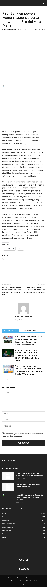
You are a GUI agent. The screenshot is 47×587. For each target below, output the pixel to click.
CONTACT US (27, 580)
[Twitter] (10, 35)
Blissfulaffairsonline (10, 29)
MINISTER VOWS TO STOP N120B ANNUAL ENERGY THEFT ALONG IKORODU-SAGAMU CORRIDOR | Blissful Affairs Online (29, 355)
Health (41, 578)
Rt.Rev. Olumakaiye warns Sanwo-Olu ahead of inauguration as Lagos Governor (29, 497)
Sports (35, 578)
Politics (17, 578)
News (4, 578)
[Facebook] (4, 35)
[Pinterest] (15, 35)
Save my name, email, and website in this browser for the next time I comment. (23, 435)
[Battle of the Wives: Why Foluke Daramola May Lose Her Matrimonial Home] (8, 476)
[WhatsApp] (20, 35)
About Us (18, 580)
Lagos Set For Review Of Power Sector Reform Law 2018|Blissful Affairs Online (34, 289)
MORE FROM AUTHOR (29, 331)
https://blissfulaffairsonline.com (23, 320)
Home (35, 580)
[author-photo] (23, 309)
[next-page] (7, 379)
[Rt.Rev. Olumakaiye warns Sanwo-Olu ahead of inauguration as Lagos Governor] (8, 498)
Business (11, 578)
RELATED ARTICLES (11, 331)
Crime (12, 580)
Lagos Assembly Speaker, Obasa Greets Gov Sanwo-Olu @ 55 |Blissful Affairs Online (12, 291)
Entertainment (26, 578)
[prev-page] (3, 379)
